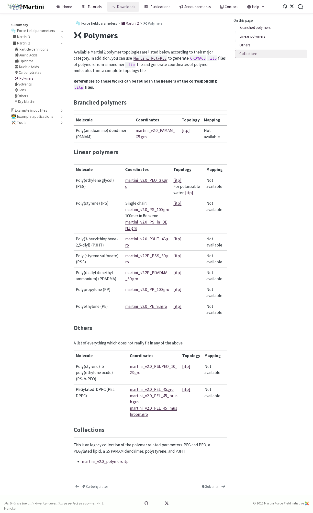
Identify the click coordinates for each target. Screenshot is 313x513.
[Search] (300, 6)
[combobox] (301, 6)
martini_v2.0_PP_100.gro (147, 289)
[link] (255, 7)
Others (244, 45)
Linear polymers (252, 36)
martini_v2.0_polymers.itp (105, 461)
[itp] (186, 130)
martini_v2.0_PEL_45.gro (152, 389)
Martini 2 (132, 23)
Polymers (155, 23)
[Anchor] (131, 102)
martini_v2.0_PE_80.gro (146, 306)
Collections (248, 54)
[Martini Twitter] (292, 6)
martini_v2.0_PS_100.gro (147, 209)
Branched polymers (255, 27)
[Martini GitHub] (285, 6)
